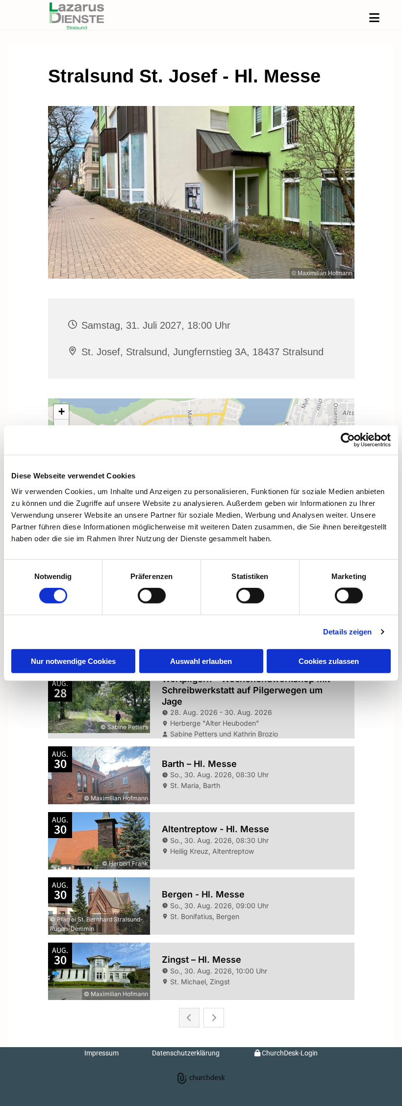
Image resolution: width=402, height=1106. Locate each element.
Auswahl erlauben (201, 661)
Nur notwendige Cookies (73, 661)
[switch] (152, 596)
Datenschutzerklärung (186, 1053)
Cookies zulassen (329, 661)
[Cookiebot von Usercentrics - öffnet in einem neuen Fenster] (348, 440)
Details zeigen (347, 632)
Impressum (101, 1053)
